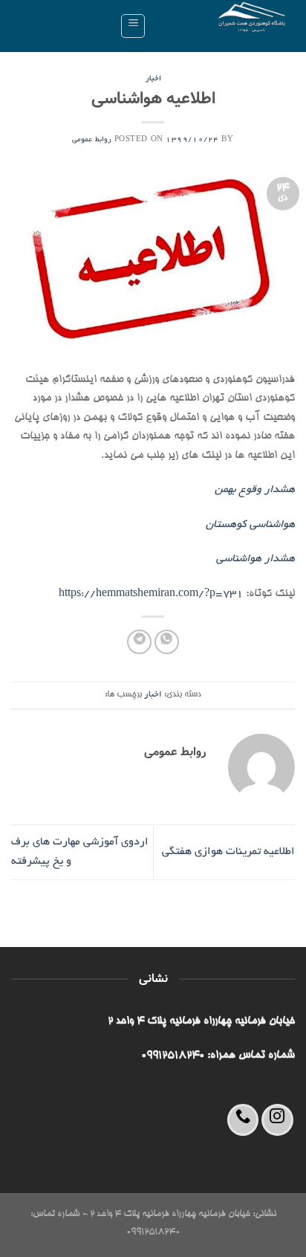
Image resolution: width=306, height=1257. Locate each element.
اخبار (153, 79)
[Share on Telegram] (139, 642)
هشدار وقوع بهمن (255, 490)
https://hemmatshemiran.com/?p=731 (151, 594)
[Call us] (243, 1120)
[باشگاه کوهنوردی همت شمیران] (226, 26)
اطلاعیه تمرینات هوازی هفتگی (228, 852)
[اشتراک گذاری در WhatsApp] (166, 642)
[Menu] (133, 26)
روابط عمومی (91, 140)
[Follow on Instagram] (277, 1120)
